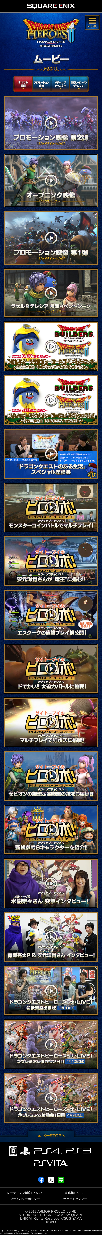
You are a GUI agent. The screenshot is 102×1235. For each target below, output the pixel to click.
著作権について (75, 1193)
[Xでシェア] (51, 1181)
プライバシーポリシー (25, 1199)
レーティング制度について (25, 1193)
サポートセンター (75, 1199)
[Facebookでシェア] (41, 1181)
